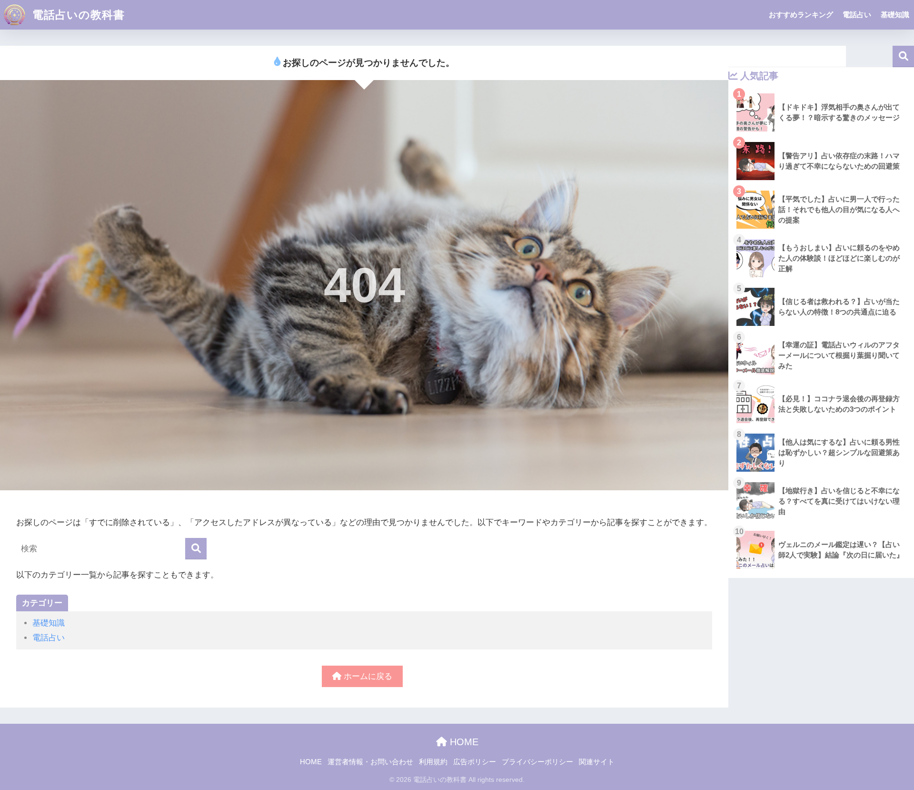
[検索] (196, 548)
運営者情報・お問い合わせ (370, 762)
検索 (903, 56)
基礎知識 (895, 14)
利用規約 (433, 762)
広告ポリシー (474, 762)
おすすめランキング (801, 14)
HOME (462, 742)
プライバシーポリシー (537, 762)
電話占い (857, 14)
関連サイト (597, 762)
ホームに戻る (366, 676)
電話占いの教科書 (77, 15)
